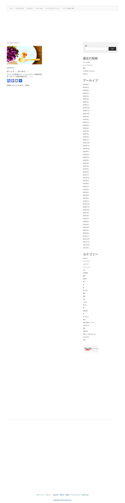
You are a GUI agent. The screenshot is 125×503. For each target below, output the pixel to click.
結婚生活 (85, 331)
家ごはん (85, 290)
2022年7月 (86, 218)
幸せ (84, 299)
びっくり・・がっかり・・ (18, 71)
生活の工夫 (86, 325)
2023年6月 (86, 189)
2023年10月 (86, 177)
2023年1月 (86, 201)
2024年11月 (86, 145)
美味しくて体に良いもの (89, 334)
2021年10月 (86, 245)
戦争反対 (9, 85)
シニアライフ (86, 261)
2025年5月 (86, 128)
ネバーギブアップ (87, 65)
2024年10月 (86, 148)
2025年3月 (86, 134)
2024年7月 (86, 157)
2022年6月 (86, 221)
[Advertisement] (62, 27)
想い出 (85, 305)
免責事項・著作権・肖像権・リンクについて (66, 495)
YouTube (39, 8)
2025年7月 (86, 122)
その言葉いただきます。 (89, 71)
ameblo (30, 8)
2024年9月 (86, 151)
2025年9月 (86, 116)
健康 (84, 275)
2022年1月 (86, 236)
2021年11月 (86, 242)
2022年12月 (86, 204)
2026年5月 (86, 93)
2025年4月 (86, 131)
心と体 (85, 302)
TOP (11, 8)
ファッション (86, 267)
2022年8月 (86, 215)
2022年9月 (86, 212)
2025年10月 (86, 113)
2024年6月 (86, 160)
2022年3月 (86, 230)
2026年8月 (86, 84)
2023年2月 (86, 198)
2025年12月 (86, 107)
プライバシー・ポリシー (43, 495)
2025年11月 (86, 110)
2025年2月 (86, 137)
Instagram (20, 8)
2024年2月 (86, 172)
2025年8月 (86, 119)
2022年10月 (86, 210)
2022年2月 (86, 233)
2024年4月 (86, 166)
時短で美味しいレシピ (89, 322)
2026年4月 (86, 96)
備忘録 (85, 278)
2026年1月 (86, 105)
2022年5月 (86, 224)
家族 (84, 296)
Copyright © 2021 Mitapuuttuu (62, 500)
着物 (84, 328)
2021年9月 (86, 247)
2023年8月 (86, 183)
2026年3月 (86, 99)
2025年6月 (86, 125)
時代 (84, 319)
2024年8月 (86, 154)
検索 (86, 45)
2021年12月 (86, 239)
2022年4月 (86, 227)
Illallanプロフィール (53, 8)
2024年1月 (86, 175)
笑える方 (85, 74)
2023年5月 (86, 192)
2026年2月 (86, 102)
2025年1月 (86, 140)
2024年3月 (86, 169)
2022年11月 (86, 207)
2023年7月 (86, 186)
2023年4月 (86, 195)
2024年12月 (86, 142)
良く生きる (20, 85)
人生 (84, 270)
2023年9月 (86, 180)
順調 (84, 68)
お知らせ (85, 258)
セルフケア (86, 264)
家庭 (84, 293)
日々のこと (14, 85)
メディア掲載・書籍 (68, 8)
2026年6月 (86, 90)
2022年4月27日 (10, 68)
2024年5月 (86, 163)
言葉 (84, 340)
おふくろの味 (86, 62)
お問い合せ (85, 495)
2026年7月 (86, 87)
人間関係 (85, 273)
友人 (84, 281)
